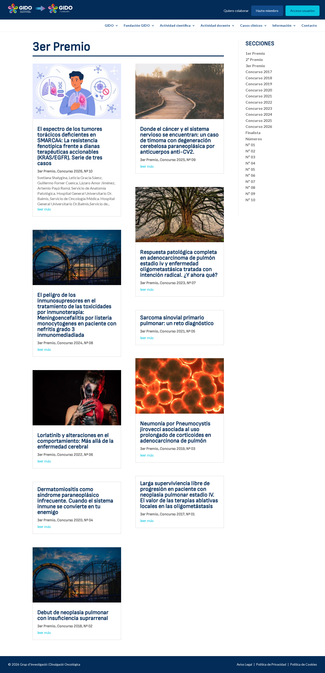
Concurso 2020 (69, 520)
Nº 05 (190, 331)
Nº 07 (191, 283)
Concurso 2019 (172, 449)
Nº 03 (190, 449)
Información (281, 25)
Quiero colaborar (236, 11)
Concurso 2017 (172, 514)
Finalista (253, 132)
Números (254, 138)
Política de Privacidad (271, 664)
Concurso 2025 (172, 160)
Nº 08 (88, 343)
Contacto (309, 25)
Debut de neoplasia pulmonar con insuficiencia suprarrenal (72, 615)
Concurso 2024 (69, 343)
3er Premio (46, 171)
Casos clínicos (251, 25)
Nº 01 (190, 514)
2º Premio (254, 59)
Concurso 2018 (69, 626)
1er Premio (255, 53)
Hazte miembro (267, 10)
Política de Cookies (303, 664)
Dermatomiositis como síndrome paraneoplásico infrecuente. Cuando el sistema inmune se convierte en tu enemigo (75, 501)
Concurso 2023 (172, 283)
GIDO (109, 25)
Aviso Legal (244, 664)
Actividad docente (215, 25)
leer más (44, 209)
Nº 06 (88, 454)
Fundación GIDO (137, 25)
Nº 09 (191, 160)
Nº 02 (88, 626)
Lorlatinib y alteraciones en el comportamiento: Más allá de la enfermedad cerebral (75, 441)
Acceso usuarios (302, 10)
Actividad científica (175, 25)
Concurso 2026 (69, 171)
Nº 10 (88, 171)
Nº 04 (88, 520)
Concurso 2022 (69, 454)
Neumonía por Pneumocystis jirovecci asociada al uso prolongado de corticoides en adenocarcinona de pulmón (175, 432)
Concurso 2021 (172, 331)
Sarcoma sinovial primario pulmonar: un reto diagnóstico (177, 320)
